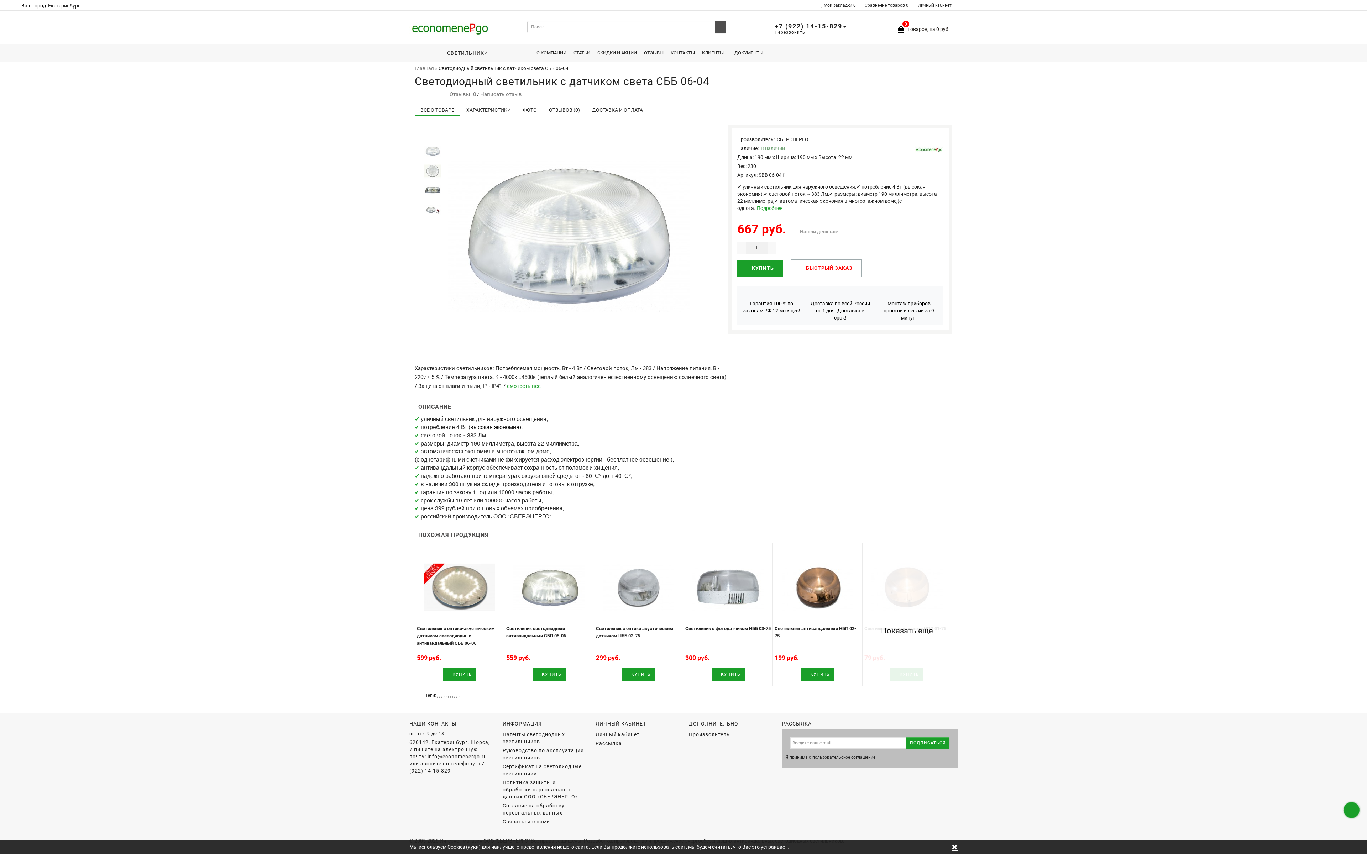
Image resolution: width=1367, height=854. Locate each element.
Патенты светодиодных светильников (534, 738)
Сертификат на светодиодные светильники (542, 770)
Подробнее (769, 208)
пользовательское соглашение (843, 757)
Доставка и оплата (617, 110)
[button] (432, 135)
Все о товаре (437, 110)
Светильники (465, 53)
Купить (762, 268)
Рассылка (609, 743)
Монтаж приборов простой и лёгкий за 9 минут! (909, 311)
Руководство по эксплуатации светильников (543, 754)
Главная (424, 68)
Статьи (581, 53)
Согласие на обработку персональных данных (534, 809)
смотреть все (524, 386)
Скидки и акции (617, 53)
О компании (551, 53)
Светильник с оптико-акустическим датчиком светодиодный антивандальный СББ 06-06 (456, 636)
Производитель (709, 734)
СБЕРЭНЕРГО (792, 139)
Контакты (683, 53)
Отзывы (654, 53)
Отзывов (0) (564, 110)
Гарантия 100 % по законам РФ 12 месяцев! (771, 307)
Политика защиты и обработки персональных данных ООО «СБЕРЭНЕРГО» (540, 790)
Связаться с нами (526, 821)
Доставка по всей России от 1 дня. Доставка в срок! (840, 311)
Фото (530, 110)
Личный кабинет (935, 5)
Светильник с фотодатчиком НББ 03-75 (728, 628)
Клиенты (713, 53)
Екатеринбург (64, 6)
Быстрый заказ (829, 268)
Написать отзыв (501, 94)
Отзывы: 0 (461, 94)
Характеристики (488, 110)
